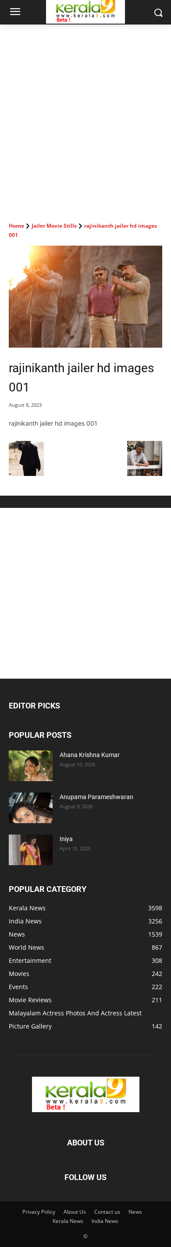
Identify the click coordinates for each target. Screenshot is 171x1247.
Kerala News (68, 1221)
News (135, 1211)
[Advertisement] (85, 114)
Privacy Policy (38, 1211)
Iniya (66, 838)
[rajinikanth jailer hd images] (144, 473)
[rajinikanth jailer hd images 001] (85, 297)
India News (105, 1221)
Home (16, 225)
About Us (75, 1211)
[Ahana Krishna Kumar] (31, 765)
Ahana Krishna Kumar (90, 754)
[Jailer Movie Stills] (26, 473)
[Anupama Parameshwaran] (31, 808)
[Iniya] (31, 850)
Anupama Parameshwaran (96, 796)
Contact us (107, 1211)
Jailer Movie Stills (54, 225)
